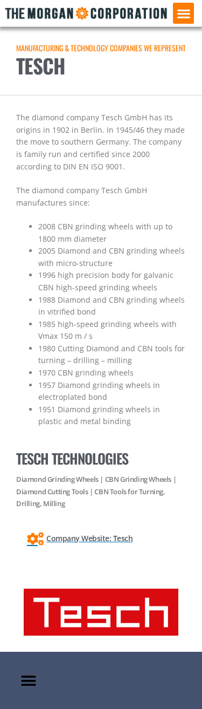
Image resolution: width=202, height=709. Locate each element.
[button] (183, 13)
